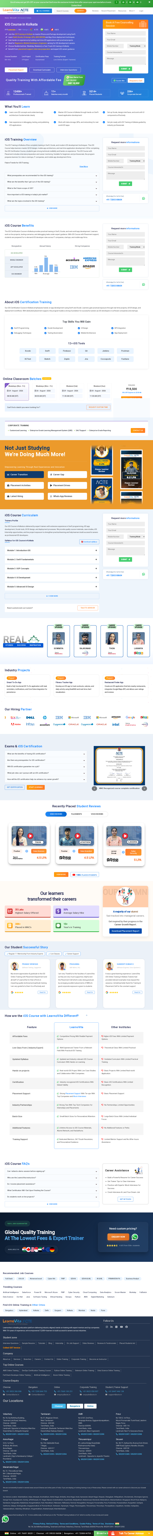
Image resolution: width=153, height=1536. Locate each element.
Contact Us (138, 430)
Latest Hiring (17, 496)
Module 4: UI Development (18, 577)
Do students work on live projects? (21, 1197)
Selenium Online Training (84, 1370)
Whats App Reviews (62, 496)
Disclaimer (109, 1524)
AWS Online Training (11, 1370)
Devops (68, 1297)
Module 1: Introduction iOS (18, 550)
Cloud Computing (90, 1292)
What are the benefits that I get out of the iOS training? (28, 182)
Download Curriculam (42, 70)
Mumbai (82, 1310)
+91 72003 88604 (114, 199)
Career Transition (19, 474)
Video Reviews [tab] (56, 814)
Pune (103, 1310)
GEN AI (73, 1279)
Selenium (111, 1297)
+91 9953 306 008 (13, 1391)
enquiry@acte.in (63, 1394)
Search (80, 11)
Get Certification (15, 787)
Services (17, 1359)
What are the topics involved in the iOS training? (26, 201)
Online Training (62, 1359)
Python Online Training (63, 1370)
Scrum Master (120, 1292)
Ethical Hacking (56, 1297)
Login (141, 11)
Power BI (37, 1292)
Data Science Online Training (109, 1370)
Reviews (95, 11)
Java (28, 1297)
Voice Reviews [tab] (97, 814)
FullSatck (143, 1292)
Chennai (59, 1406)
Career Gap (58, 474)
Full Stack (9, 1279)
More (131, 11)
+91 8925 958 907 (90, 1391)
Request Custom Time (98, 407)
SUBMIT (124, 69)
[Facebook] (126, 1327)
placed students (86, 875)
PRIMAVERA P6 (114, 1279)
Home (7, 18)
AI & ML (99, 1279)
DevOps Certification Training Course (36, 1370)
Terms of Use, (98, 1524)
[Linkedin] (111, 1327)
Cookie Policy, (85, 1524)
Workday (132, 1292)
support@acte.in (115, 1394)
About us (6, 1359)
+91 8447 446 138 (116, 1391)
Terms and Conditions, (69, 1524)
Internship (59, 1343)
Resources (122, 11)
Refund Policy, (52, 1524)
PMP (63, 1279)
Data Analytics (105, 1292)
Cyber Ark (51, 1279)
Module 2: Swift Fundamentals (20, 559)
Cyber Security (73, 1292)
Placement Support (73, 1093)
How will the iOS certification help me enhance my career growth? (33, 779)
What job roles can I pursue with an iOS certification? (28, 773)
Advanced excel (36, 1279)
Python (77, 1297)
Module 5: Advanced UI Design (20, 587)
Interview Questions (68, 70)
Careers (38, 1359)
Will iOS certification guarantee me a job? (23, 766)
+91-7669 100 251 (65, 1391)
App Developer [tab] (17, 267)
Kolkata (36, 1310)
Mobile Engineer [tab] (16, 260)
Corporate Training (78, 1359)
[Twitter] (116, 1327)
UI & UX (21, 1279)
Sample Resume (28, 1343)
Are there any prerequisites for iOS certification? (26, 760)
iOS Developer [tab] (17, 253)
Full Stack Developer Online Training (17, 1375)
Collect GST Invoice (11, 1348)
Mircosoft (13, 18)
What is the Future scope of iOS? (20, 188)
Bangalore (75, 1406)
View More (61, 874)
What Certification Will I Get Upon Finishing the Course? (29, 1190)
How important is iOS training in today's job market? (27, 194)
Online (90, 1406)
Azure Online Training (61, 1375)
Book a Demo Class (131, 399)
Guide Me (120, 81)
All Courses (44, 11)
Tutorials (41, 1343)
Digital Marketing (97, 1297)
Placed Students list (127, 1343)
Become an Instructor (98, 1359)
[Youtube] (121, 1327)
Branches (27, 1359)
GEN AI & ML (86, 1279)
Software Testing (40, 1297)
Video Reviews (88, 1343)
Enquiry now (118, 1237)
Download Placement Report (125, 931)
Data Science (8, 1297)
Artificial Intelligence (11, 1292)
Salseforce (26, 1292)
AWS (86, 1297)
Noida (93, 1310)
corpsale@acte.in (90, 1394)
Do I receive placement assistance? (21, 1184)
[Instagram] (107, 1327)
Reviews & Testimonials (106, 1343)
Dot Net (20, 1297)
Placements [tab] (76, 814)
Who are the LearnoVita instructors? (21, 1178)
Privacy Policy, (39, 1524)
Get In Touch (125, 1199)
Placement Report (16, 70)
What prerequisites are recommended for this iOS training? (30, 175)
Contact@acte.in (12, 1394)
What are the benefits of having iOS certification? (26, 754)
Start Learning (36, 787)
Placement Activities (20, 485)
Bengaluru (9, 1310)
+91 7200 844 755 (39, 1391)
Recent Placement (108, 11)
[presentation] (86, 1015)
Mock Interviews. (79, 1096)
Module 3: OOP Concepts (18, 568)
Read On (43, 992)
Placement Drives (61, 485)
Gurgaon (58, 1310)
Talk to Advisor (88, 608)
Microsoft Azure (51, 1292)
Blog (50, 1343)
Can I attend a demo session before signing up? (26, 1171)
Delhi (47, 1310)
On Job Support (73, 1343)
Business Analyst (132, 1279)
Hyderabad (23, 1310)
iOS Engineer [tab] (17, 274)
